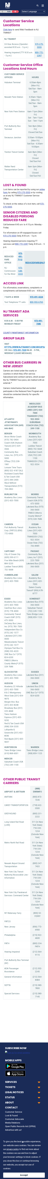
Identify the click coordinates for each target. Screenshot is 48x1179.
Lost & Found (11, 1115)
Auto (9, 11)
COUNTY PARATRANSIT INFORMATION (21, 333)
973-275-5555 (23, 192)
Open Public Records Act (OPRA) (20, 1126)
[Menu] (42, 5)
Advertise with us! (13, 1130)
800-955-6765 (36, 302)
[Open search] (37, 5)
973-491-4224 (36, 297)
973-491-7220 (19, 350)
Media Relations (12, 1123)
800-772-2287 (21, 244)
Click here (7, 29)
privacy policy (13, 1149)
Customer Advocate (14, 1119)
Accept (24, 1175)
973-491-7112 (20, 256)
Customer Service (13, 1112)
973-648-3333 (20, 271)
